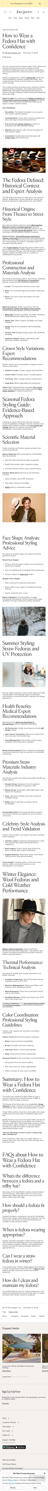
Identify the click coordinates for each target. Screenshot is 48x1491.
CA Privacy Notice (9, 1464)
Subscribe (5, 1403)
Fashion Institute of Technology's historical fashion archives (23, 99)
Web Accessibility (9, 1460)
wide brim (24, 574)
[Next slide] (45, 3)
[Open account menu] (38, 12)
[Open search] (10, 12)
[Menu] (5, 12)
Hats (15, 18)
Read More (6, 1371)
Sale (38, 18)
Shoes (27, 18)
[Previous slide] (2, 3)
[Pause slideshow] (40, 3)
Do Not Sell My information (12, 1468)
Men (33, 18)
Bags (21, 18)
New (10, 18)
